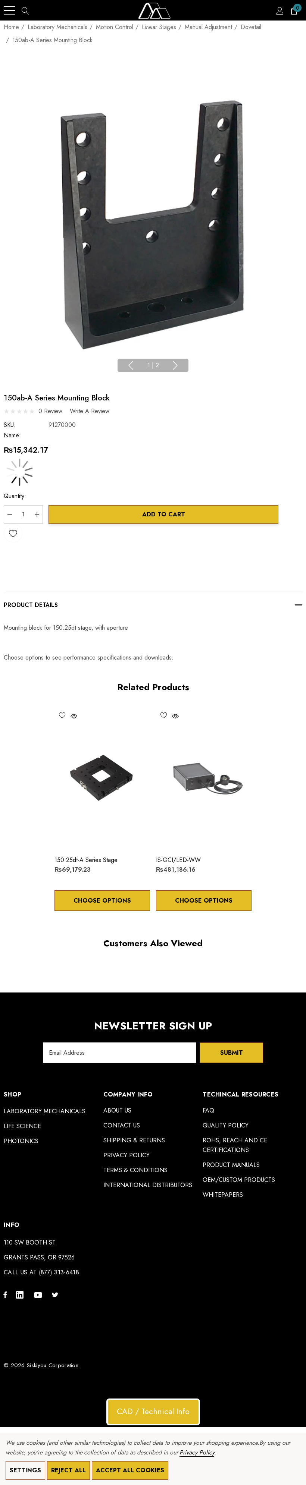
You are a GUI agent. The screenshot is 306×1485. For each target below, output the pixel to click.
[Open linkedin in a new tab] (21, 1294)
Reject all (68, 1470)
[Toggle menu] (9, 10)
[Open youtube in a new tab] (39, 1294)
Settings (25, 1470)
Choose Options (102, 900)
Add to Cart (163, 514)
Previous (130, 365)
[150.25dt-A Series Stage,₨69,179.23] (102, 778)
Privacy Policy (196, 1452)
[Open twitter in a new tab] (56, 1294)
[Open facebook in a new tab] (5, 1294)
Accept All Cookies (130, 1470)
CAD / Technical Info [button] (153, 1411)
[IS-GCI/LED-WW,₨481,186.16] (204, 778)
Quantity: (15, 496)
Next (175, 365)
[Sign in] (279, 10)
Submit (231, 1052)
